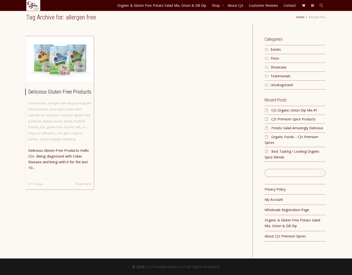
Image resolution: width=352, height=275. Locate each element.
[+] (60, 58)
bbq (71, 103)
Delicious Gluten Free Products (59, 92)
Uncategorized (282, 85)
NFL (78, 127)
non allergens (46, 133)
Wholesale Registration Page (287, 210)
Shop (216, 5)
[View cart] (303, 5)
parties (33, 139)
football (79, 121)
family (68, 121)
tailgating (68, 139)
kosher (69, 127)
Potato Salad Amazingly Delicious (297, 128)
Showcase (278, 67)
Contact (290, 5)
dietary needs (52, 121)
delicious (52, 115)
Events (276, 49)
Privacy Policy (275, 189)
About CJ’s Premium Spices (285, 236)
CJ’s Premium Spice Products (293, 119)
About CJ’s (235, 5)
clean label (57, 109)
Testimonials (37, 103)
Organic (76, 133)
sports (44, 139)
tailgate (56, 139)
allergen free (57, 103)
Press (275, 58)
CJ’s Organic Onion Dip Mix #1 (294, 110)
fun (42, 127)
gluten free (55, 127)
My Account (274, 199)
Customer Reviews (263, 5)
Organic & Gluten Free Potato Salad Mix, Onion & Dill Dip (161, 5)
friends (33, 127)
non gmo (63, 133)
